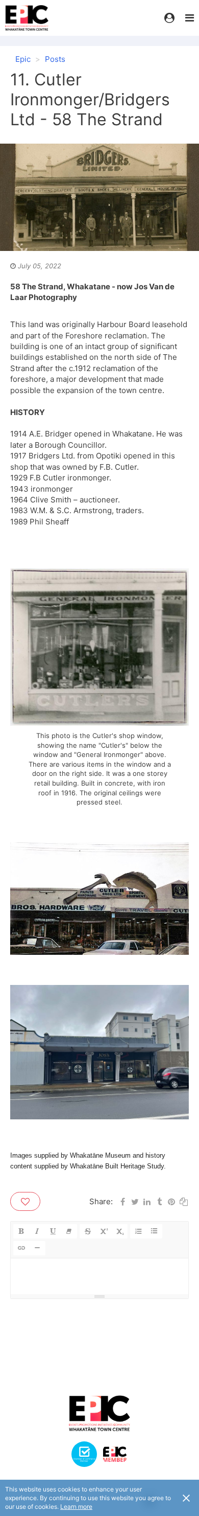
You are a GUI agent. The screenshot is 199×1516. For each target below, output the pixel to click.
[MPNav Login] (169, 18)
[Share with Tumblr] (159, 1201)
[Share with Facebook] (122, 1201)
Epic (23, 59)
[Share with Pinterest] (171, 1201)
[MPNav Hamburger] (189, 18)
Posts (55, 59)
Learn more (76, 1506)
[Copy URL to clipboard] (184, 1201)
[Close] (186, 1497)
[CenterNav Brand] (33, 18)
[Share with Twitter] (135, 1201)
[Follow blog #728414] (25, 1201)
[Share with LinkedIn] (147, 1201)
